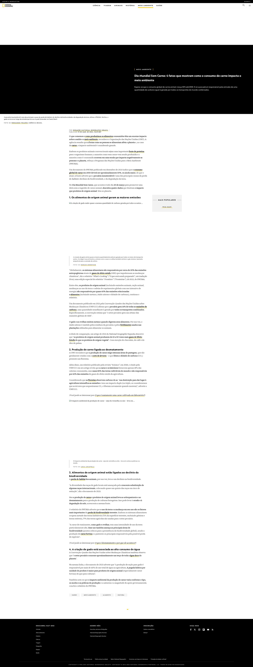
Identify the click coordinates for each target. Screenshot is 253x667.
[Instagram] (199, 630)
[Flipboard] (204, 630)
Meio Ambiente (143, 69)
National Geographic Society (98, 636)
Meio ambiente (40, 632)
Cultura (121, 595)
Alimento (107, 595)
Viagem (38, 643)
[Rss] (213, 630)
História (38, 636)
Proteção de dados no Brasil (158, 659)
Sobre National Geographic (118, 659)
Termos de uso (88, 659)
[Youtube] (208, 630)
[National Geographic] (3, 5)
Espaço (38, 649)
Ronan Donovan (88, 265)
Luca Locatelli (87, 467)
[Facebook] (191, 630)
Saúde (37, 653)
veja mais (167, 207)
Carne (74, 595)
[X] (195, 630)
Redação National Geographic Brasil (90, 130)
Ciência (38, 639)
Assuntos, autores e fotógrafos (98, 629)
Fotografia (39, 646)
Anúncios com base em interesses (138, 659)
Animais (38, 629)
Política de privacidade (101, 659)
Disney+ (247, 1)
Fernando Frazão (20, 123)
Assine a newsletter (11, 1)
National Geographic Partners (98, 632)
